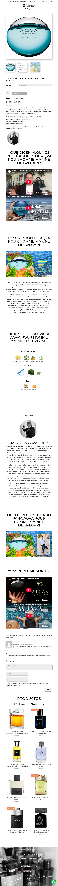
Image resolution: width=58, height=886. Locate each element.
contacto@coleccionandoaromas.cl (29, 863)
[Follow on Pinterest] (33, 871)
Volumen (9, 85)
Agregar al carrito (19, 93)
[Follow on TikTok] (27, 871)
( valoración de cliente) (18, 98)
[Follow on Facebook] (30, 871)
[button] (49, 15)
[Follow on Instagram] (24, 871)
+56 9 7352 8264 (29, 858)
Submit (48, 690)
